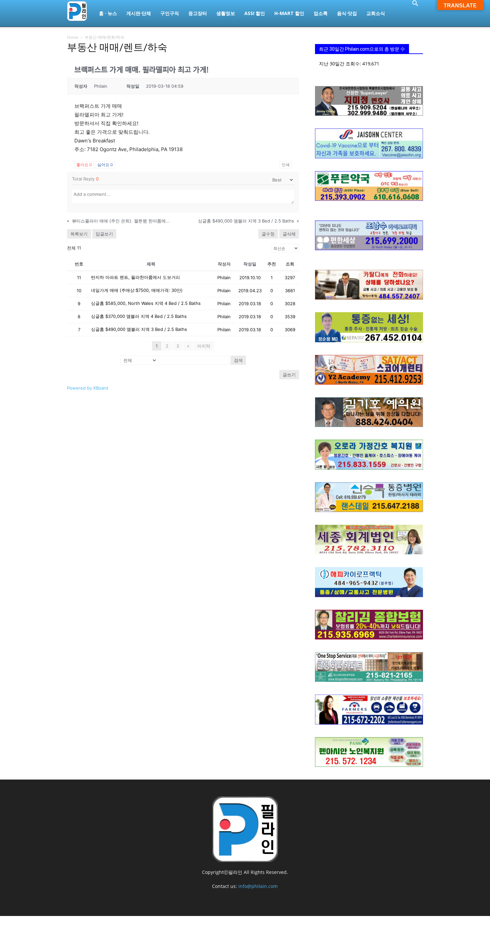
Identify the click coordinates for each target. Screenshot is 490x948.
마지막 (203, 346)
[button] (415, 4)
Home (72, 37)
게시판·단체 (138, 13)
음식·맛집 (347, 13)
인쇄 (286, 164)
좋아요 (84, 164)
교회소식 (375, 13)
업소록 (321, 13)
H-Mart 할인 (289, 13)
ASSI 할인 (254, 13)
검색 (238, 360)
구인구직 (169, 13)
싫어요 (105, 164)
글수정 (268, 233)
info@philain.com (258, 886)
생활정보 (225, 13)
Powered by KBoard (87, 388)
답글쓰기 (104, 233)
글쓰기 (289, 374)
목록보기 (79, 233)
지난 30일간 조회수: (340, 63)
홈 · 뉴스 (108, 13)
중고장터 (197, 13)
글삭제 (289, 233)
